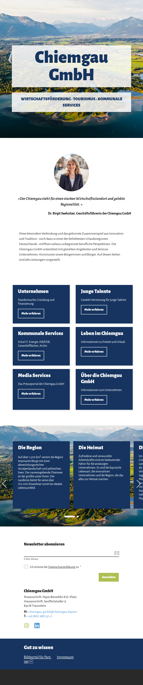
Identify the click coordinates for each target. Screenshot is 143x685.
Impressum (65, 657)
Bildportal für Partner (37, 659)
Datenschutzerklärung (61, 567)
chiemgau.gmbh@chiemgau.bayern (52, 612)
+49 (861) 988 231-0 (39, 616)
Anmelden (109, 577)
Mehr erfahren (41, 304)
